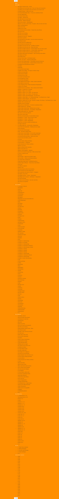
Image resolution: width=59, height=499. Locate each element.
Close (16, 498)
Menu (16, 0)
